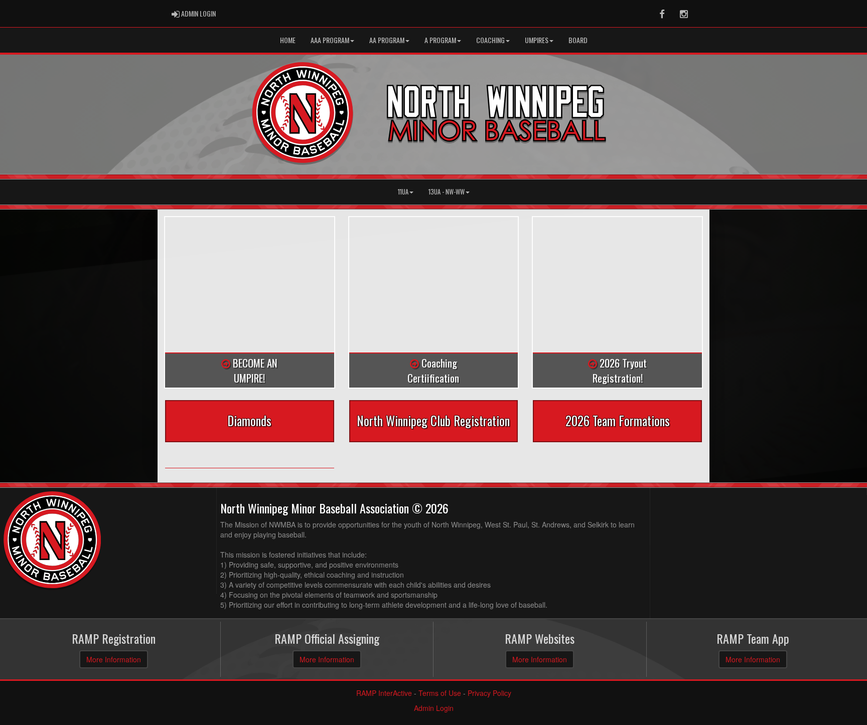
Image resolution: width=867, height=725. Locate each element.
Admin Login (434, 708)
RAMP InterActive (384, 693)
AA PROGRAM (386, 40)
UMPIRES (536, 40)
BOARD (578, 40)
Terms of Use (439, 693)
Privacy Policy (489, 693)
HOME (288, 40)
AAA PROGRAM (330, 40)
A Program (440, 40)
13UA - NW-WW (446, 192)
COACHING (490, 40)
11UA (403, 192)
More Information (113, 659)
